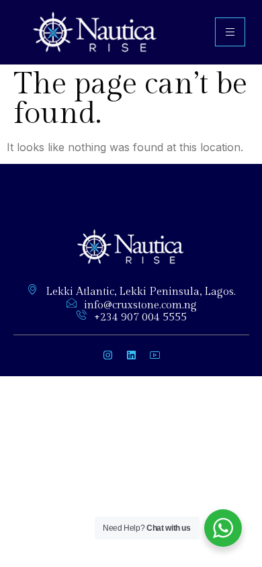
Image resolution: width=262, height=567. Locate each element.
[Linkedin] (131, 355)
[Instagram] (107, 355)
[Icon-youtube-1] (154, 355)
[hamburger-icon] (230, 31)
